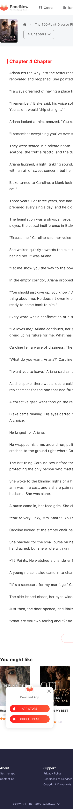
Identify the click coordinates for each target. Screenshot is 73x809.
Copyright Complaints (57, 784)
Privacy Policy (52, 773)
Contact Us (7, 779)
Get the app (8, 773)
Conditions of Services (57, 779)
